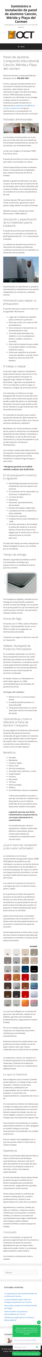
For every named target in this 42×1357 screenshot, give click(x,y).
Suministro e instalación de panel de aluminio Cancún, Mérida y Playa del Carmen (21, 14)
